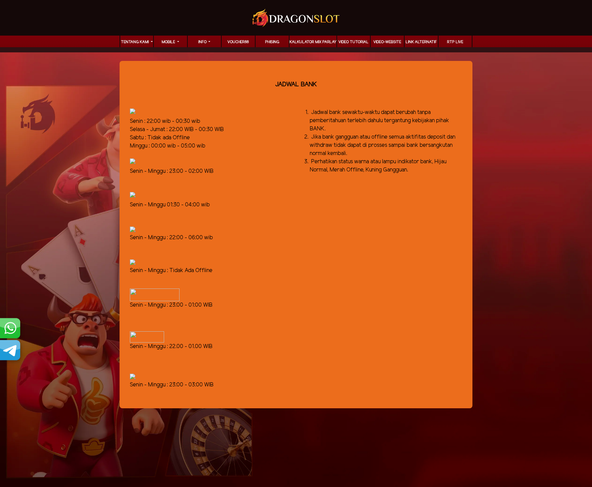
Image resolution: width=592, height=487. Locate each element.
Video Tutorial (353, 42)
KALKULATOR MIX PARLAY (312, 42)
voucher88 (238, 42)
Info (203, 42)
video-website (387, 42)
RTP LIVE (455, 42)
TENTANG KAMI (135, 42)
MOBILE (169, 42)
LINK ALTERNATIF (421, 42)
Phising (272, 42)
